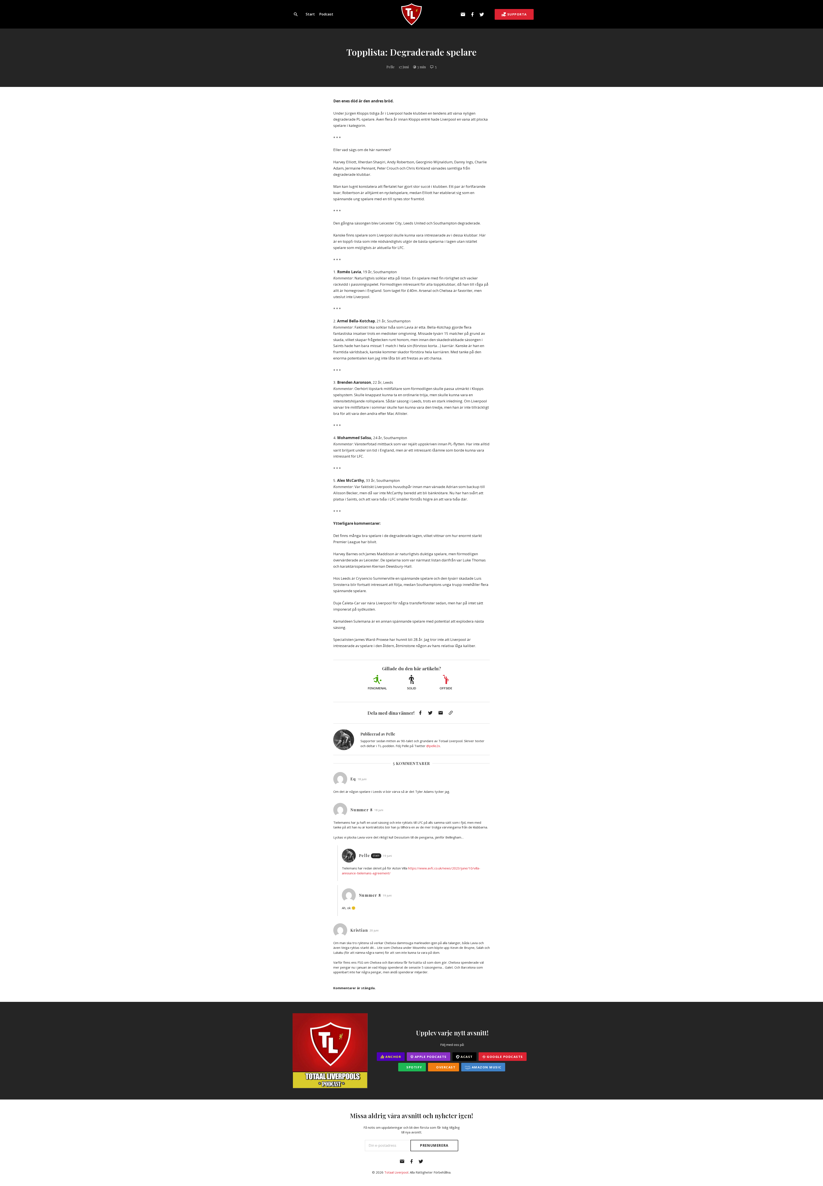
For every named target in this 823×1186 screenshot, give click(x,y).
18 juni (361, 779)
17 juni (404, 66)
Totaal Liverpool (396, 1172)
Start (310, 14)
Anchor (392, 1056)
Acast (466, 1056)
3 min (421, 66)
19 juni (387, 856)
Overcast (445, 1067)
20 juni (373, 930)
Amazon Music (486, 1067)
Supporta (517, 14)
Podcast (326, 14)
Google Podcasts (504, 1056)
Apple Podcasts (430, 1056)
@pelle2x (433, 746)
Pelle (390, 66)
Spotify (413, 1067)
